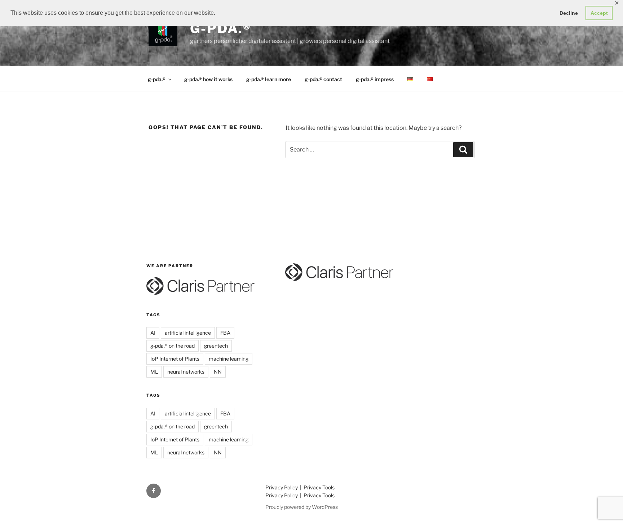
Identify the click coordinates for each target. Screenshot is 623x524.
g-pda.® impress (375, 79)
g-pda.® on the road (172, 346)
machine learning (228, 359)
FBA (225, 333)
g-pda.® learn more (268, 79)
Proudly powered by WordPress (301, 507)
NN (218, 372)
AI (152, 333)
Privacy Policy (282, 487)
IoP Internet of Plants (174, 359)
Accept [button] (599, 13)
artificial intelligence (188, 333)
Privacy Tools (319, 487)
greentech (216, 346)
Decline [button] (569, 13)
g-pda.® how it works (208, 79)
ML (154, 372)
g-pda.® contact (323, 79)
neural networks (185, 372)
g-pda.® (220, 28)
